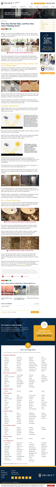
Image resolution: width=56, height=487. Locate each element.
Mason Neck (31, 402)
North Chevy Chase (33, 369)
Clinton (18, 378)
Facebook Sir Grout (7, 276)
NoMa (30, 457)
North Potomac (32, 370)
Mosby (30, 407)
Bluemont (6, 418)
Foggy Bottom (19, 449)
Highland (31, 358)
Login (2, 312)
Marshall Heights (32, 449)
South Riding (31, 423)
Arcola (5, 414)
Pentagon (31, 391)
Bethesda (6, 364)
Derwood (18, 365)
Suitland (43, 375)
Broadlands (6, 421)
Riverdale (31, 385)
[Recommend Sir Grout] (47, 64)
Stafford (43, 438)
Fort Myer (19, 391)
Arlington (6, 391)
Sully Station (44, 405)
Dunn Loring (7, 407)
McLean (30, 403)
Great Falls (19, 405)
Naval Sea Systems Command (33, 453)
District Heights (20, 381)
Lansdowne (19, 419)
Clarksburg (19, 360)
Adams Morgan (7, 442)
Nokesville (31, 429)
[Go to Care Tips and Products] (47, 42)
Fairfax (18, 395)
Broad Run (6, 429)
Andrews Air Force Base (9, 376)
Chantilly (6, 403)
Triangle (43, 427)
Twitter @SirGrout (26, 276)
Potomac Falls (32, 418)
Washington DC (44, 453)
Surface (43, 28)
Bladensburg (6, 381)
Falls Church (19, 398)
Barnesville (6, 360)
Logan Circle (31, 446)
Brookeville (6, 369)
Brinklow (6, 367)
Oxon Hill (31, 383)
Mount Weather (32, 414)
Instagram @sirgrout (16, 276)
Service (43, 26)
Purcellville (31, 419)
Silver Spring (44, 365)
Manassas (19, 434)
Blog (6, 21)
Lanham (30, 376)
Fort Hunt (19, 402)
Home (2, 21)
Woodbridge (43, 429)
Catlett (5, 432)
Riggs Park (43, 444)
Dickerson (19, 367)
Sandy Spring (44, 364)
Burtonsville (6, 370)
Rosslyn (43, 391)
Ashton (5, 357)
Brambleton (6, 419)
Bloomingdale (7, 446)
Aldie (5, 413)
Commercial (22, 6)
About (37, 6)
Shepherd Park (44, 446)
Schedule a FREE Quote (39, 3)
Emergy (18, 447)
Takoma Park (44, 369)
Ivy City (30, 442)
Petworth (31, 459)
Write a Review (31, 3)
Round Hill (31, 421)
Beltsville (6, 380)
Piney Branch (31, 460)
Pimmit (42, 398)
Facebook (5, 29)
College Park (19, 380)
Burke (5, 400)
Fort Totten (19, 454)
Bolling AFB (6, 447)
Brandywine (6, 385)
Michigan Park (32, 451)
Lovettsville (19, 423)
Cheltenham (19, 376)
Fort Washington (20, 383)
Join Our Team (15, 474)
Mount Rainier (32, 381)
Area (42, 21)
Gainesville (19, 429)
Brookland (6, 451)
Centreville (6, 402)
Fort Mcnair (19, 453)
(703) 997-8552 (50, 3)
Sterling (43, 413)
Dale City (6, 434)
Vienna (42, 408)
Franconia (19, 403)
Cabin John (19, 357)
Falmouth (6, 438)
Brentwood (6, 386)
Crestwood (6, 458)
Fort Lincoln (19, 451)
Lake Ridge (19, 432)
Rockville (43, 362)
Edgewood (19, 444)
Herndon (18, 408)
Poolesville (43, 358)
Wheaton (43, 370)
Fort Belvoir (19, 400)
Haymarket (19, 430)
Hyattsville (31, 375)
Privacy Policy (34, 484)
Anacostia (6, 444)
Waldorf (43, 381)
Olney (42, 357)
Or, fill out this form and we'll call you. (44, 338)
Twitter (6, 29)
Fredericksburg (20, 438)
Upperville (43, 416)
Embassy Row (19, 446)
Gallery (30, 6)
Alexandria (6, 395)
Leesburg (18, 421)
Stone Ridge (43, 414)
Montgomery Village (33, 365)
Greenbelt (19, 386)
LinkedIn (26, 477)
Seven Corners (44, 402)
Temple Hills (44, 378)
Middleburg (31, 413)
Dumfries (18, 427)
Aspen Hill (6, 358)
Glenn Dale (19, 385)
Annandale (6, 397)
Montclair (31, 427)
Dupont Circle (19, 442)
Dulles (18, 413)
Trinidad (43, 451)
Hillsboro (18, 418)
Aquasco (6, 378)
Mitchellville (31, 380)
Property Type (44, 23)
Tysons (42, 407)
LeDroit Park (31, 444)
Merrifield (31, 405)
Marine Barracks (32, 447)
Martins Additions (32, 364)
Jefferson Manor (32, 395)
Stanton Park (44, 447)
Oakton (42, 397)
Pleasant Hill (44, 442)
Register (5, 312)
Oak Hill (43, 395)
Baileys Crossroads (8, 398)
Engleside (6, 408)
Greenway (19, 407)
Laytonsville (31, 362)
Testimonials (45, 6)
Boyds (5, 365)
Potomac (43, 360)
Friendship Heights (20, 456)
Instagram (12, 477)
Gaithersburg (19, 369)
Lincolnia (31, 398)
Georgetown (19, 458)
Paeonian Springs (32, 416)
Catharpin (6, 430)
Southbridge (31, 432)
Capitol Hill (6, 453)
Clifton (5, 405)
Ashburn (6, 416)
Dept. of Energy (7, 459)
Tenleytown (43, 449)
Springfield (43, 403)
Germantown (19, 370)
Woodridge (43, 456)
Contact (53, 6)
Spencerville (43, 367)
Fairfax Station (20, 397)
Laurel (30, 378)
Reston (42, 400)
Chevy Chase (19, 358)
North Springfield (32, 408)
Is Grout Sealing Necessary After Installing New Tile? (19, 299)
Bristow (5, 427)
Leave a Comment (6, 303)
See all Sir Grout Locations (22, 463)
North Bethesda (32, 367)
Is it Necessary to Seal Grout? (32, 298)
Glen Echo (31, 357)
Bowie (5, 383)
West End (43, 454)
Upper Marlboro (44, 380)
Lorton (30, 400)
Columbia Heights (8, 456)
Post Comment (35, 312)
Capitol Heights (20, 375)
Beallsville (6, 362)
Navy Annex (31, 455)
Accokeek (6, 375)
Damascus (19, 362)
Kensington (31, 360)
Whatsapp (8, 29)
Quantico (31, 430)
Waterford (43, 418)
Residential (13, 6)
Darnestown (19, 364)
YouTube (23, 477)
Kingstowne (31, 397)
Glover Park (19, 459)
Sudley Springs (32, 434)
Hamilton (18, 416)
